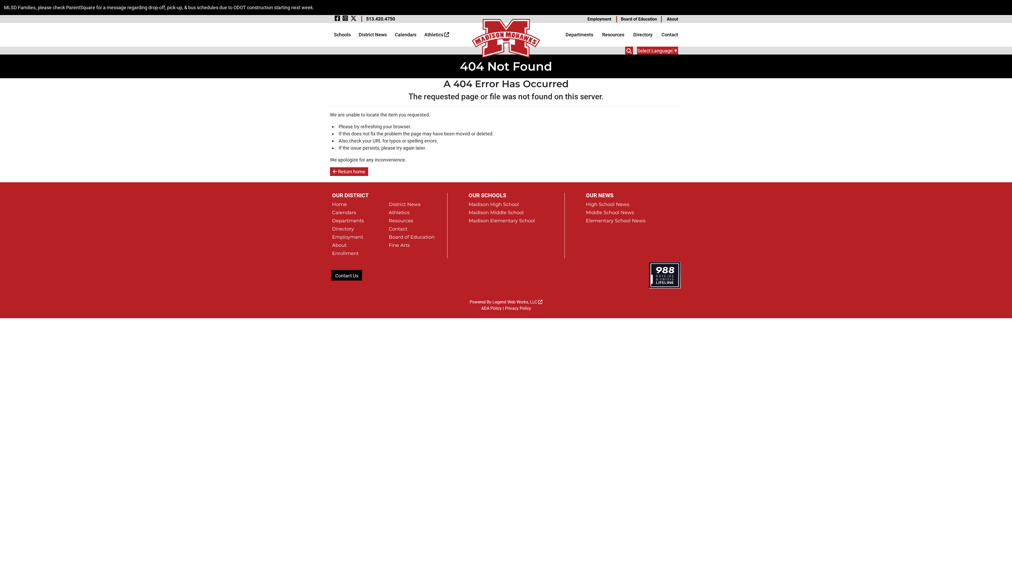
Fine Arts (399, 245)
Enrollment (345, 253)
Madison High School (494, 204)
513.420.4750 (380, 19)
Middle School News (610, 212)
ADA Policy (491, 308)
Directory (643, 34)
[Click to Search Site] (629, 51)
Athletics (434, 34)
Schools (342, 34)
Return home (351, 171)
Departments (579, 34)
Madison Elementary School (502, 221)
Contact (669, 34)
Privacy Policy (518, 308)
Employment (599, 19)
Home (339, 204)
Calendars (405, 34)
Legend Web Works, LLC (515, 302)
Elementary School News (615, 221)
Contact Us (346, 275)
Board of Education (639, 19)
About (672, 19)
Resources (613, 34)
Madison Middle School (496, 212)
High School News (607, 204)
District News (373, 34)
